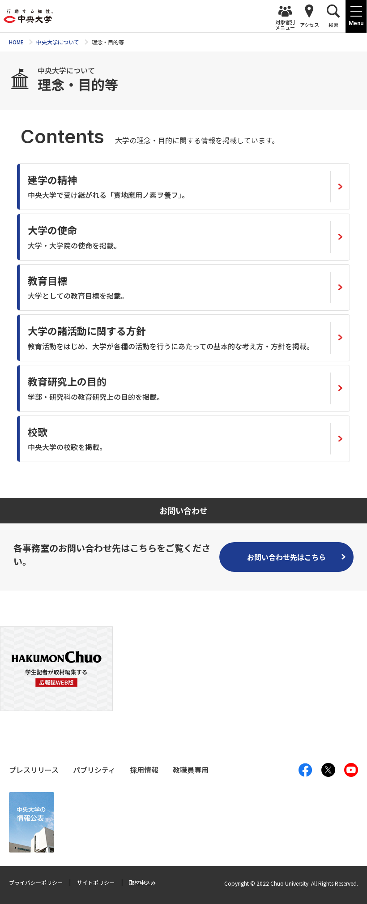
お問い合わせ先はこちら (286, 557)
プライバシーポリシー (36, 882)
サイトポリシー (96, 882)
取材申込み (142, 882)
